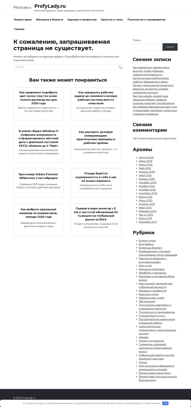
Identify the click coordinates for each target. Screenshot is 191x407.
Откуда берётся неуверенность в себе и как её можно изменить (96, 177)
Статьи (143, 362)
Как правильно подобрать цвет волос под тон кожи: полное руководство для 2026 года (38, 98)
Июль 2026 (145, 161)
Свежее (19, 29)
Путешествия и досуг (152, 315)
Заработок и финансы (152, 272)
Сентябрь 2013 (148, 222)
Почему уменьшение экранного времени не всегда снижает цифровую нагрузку (153, 89)
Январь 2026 (147, 179)
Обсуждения (147, 301)
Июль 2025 (145, 197)
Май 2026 (145, 168)
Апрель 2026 (147, 171)
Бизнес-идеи (23, 19)
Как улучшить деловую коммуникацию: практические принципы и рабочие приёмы (96, 137)
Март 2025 (145, 207)
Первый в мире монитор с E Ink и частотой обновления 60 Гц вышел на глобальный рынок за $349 (96, 214)
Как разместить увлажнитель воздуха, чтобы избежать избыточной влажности (151, 71)
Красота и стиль (112, 19)
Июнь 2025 (146, 200)
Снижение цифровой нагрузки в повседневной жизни (155, 348)
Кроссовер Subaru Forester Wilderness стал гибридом (38, 176)
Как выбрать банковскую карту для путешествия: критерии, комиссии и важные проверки (155, 110)
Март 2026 (145, 175)
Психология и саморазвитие (147, 19)
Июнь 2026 (146, 164)
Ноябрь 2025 (147, 186)
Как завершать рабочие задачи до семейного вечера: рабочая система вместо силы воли (95, 98)
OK (165, 403)
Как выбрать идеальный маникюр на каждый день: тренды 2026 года (38, 213)
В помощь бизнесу (150, 247)
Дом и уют (145, 265)
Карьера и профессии (82, 19)
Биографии (146, 244)
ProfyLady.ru (50, 6)
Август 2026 (146, 157)
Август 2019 (146, 214)
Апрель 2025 (147, 204)
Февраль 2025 (148, 211)
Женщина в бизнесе (49, 19)
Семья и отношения (151, 340)
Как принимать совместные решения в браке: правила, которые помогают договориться (154, 100)
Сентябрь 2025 (148, 193)
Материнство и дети (151, 297)
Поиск (137, 40)
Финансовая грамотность (155, 373)
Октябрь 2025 (147, 189)
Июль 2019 (145, 218)
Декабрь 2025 (147, 182)
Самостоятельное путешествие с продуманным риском (157, 330)
